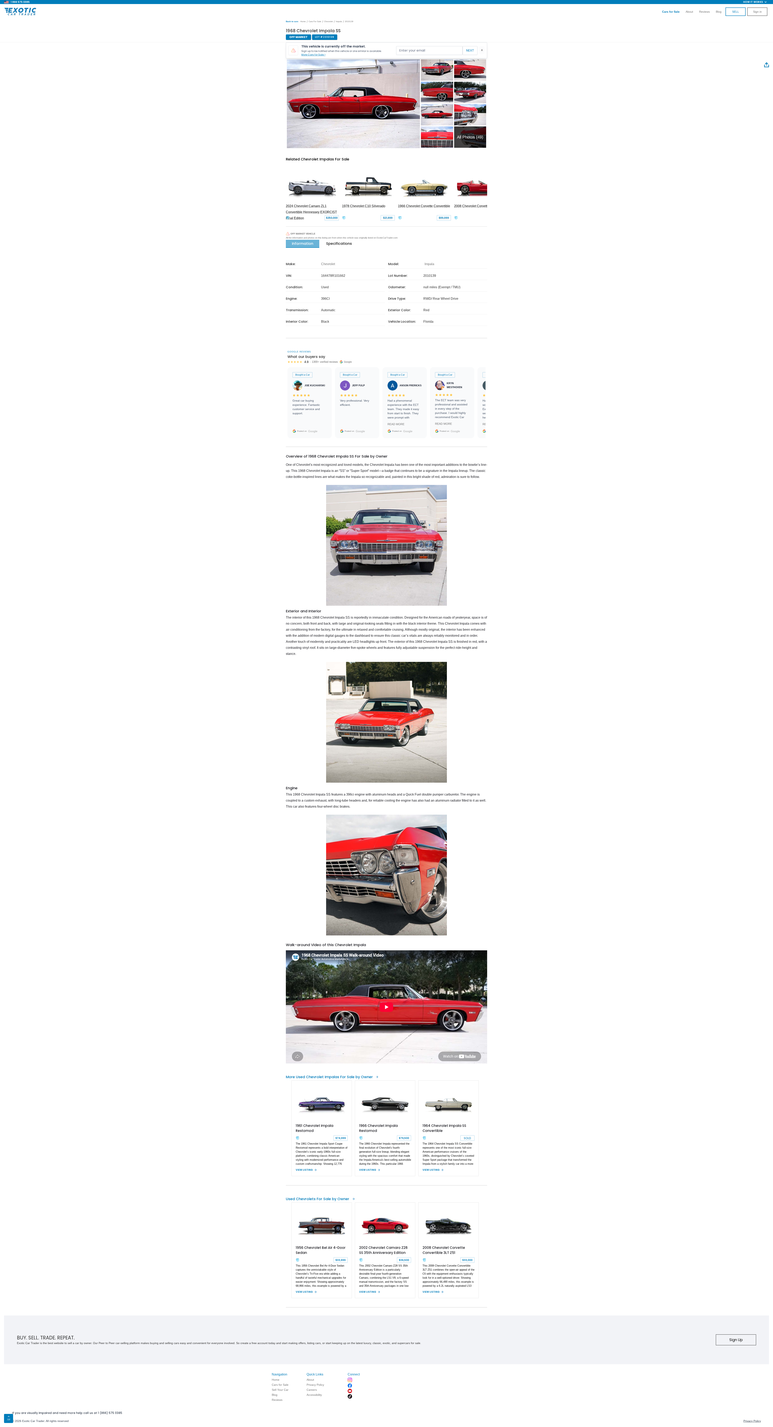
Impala (339, 21)
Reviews (704, 11)
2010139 (349, 21)
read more (396, 424)
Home (303, 21)
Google (312, 431)
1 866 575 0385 (20, 2)
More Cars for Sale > (313, 54)
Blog (718, 11)
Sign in (757, 11)
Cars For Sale (315, 21)
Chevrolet (328, 21)
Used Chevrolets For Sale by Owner (317, 1198)
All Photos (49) (470, 137)
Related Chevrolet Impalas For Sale (317, 159)
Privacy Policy (752, 1421)
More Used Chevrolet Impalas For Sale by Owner (329, 1076)
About (689, 11)
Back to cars (292, 21)
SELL (735, 11)
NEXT (470, 50)
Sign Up (736, 1339)
